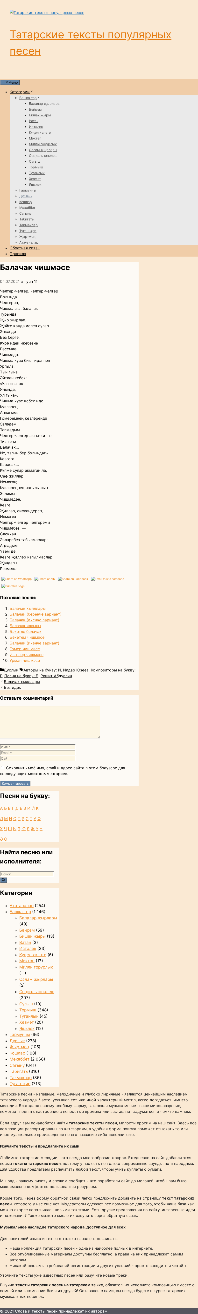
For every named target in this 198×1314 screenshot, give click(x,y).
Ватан (33, 121)
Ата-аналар (28, 242)
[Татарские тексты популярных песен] (47, 12)
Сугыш (34, 161)
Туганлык (37, 173)
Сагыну (25, 213)
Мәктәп (35, 138)
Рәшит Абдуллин (56, 675)
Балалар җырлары (44, 103)
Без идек (12, 687)
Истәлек (36, 127)
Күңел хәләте (40, 132)
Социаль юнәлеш (43, 155)
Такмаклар (28, 225)
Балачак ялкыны (25, 625)
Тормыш (36, 167)
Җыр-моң (27, 236)
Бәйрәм (35, 109)
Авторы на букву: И (42, 670)
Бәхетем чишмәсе (27, 637)
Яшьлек (35, 184)
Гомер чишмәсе (25, 648)
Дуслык (25, 196)
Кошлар (25, 202)
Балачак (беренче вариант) (36, 614)
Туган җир (27, 231)
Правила (18, 253)
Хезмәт (35, 179)
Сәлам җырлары (43, 150)
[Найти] (3, 880)
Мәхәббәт (27, 208)
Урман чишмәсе (25, 660)
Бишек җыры (40, 115)
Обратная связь (25, 248)
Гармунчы (27, 190)
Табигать (26, 219)
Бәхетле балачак (26, 631)
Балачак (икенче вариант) (34, 643)
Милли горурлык (43, 144)
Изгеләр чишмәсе (26, 654)
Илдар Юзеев (76, 670)
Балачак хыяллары (28, 608)
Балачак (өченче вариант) (34, 619)
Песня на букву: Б (21, 675)
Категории (20, 91)
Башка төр (28, 98)
